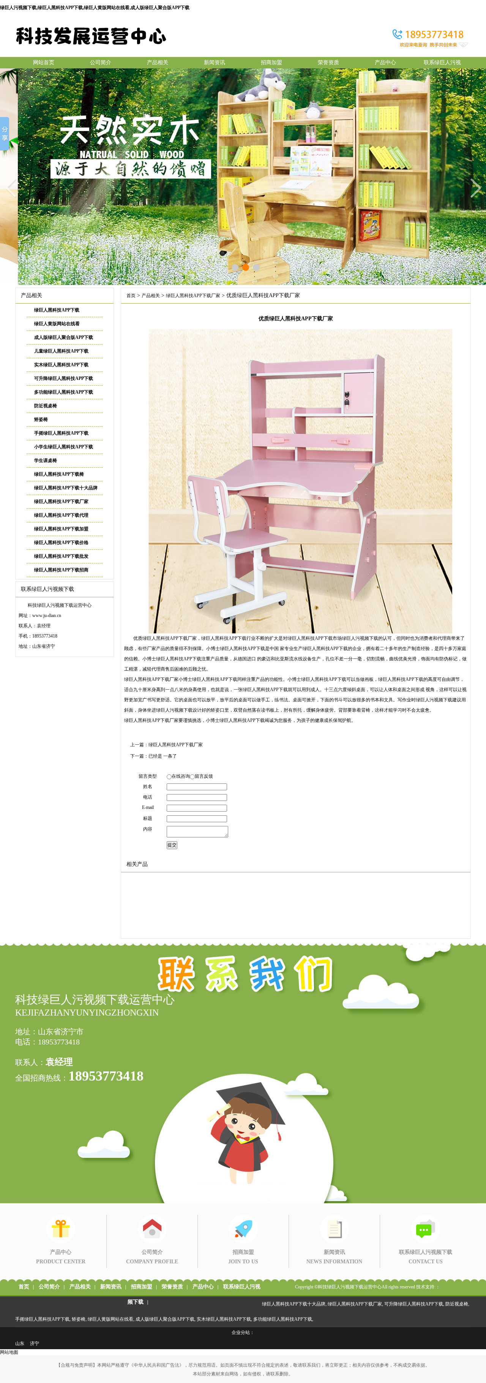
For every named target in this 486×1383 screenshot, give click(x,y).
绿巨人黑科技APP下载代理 (61, 515)
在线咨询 (181, 776)
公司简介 (100, 62)
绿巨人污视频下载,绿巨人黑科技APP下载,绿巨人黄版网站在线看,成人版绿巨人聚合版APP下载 (94, 7)
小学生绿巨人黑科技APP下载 (63, 446)
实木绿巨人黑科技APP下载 (61, 364)
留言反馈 (204, 776)
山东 (19, 1343)
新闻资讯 (214, 62)
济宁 (34, 1343)
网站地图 (9, 1352)
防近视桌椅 (45, 405)
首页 (131, 295)
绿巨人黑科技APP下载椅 (59, 474)
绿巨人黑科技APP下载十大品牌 (66, 488)
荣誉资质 (328, 62)
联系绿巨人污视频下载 (442, 64)
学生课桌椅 (45, 460)
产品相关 (157, 62)
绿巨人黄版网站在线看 (57, 323)
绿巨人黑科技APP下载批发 (61, 556)
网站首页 (43, 62)
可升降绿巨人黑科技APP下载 (63, 378)
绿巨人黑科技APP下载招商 (61, 570)
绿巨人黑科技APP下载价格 (61, 542)
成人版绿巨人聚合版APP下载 (63, 337)
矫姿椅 (41, 419)
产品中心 (385, 62)
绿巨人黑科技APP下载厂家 (61, 501)
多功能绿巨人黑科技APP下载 (63, 392)
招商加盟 (271, 62)
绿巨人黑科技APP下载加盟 (61, 529)
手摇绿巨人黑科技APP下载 (61, 433)
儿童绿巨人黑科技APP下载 (61, 351)
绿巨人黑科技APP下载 (56, 310)
